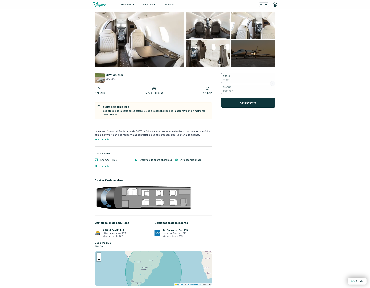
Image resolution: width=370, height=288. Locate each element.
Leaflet (180, 284)
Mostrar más (102, 139)
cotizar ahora (248, 102)
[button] (99, 255)
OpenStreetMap (194, 284)
